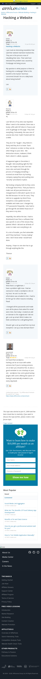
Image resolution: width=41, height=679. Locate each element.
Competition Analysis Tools (11, 640)
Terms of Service (8, 598)
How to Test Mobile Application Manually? (19, 535)
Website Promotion (8, 624)
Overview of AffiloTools (10, 633)
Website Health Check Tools (12, 644)
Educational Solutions (9, 656)
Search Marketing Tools (10, 636)
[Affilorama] (14, 8)
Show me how (20, 477)
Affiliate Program (8, 594)
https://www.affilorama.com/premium (17, 396)
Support (33, 3)
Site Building (6, 617)
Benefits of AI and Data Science (16, 519)
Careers (5, 561)
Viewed (6, 494)
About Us (6, 552)
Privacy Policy (7, 602)
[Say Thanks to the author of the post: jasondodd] (8, 385)
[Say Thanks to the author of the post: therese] (8, 258)
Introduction (6, 610)
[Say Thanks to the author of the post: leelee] (8, 89)
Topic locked (7, 423)
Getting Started (7, 580)
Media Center (7, 557)
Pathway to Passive (9, 652)
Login (38, 3)
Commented (8, 498)
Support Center (7, 591)
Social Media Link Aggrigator (15, 503)
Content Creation (8, 621)
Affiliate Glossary (8, 587)
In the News (7, 566)
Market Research (8, 614)
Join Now (5, 584)
